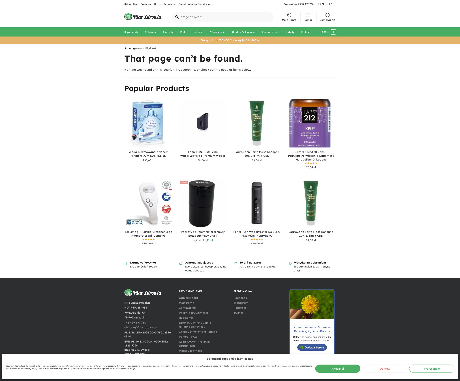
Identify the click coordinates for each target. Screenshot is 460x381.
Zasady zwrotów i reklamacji (199, 331)
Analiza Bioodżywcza (200, 4)
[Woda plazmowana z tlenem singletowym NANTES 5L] (148, 123)
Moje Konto (289, 20)
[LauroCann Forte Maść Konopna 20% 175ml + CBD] (311, 203)
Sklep (127, 4)
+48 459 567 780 (304, 4)
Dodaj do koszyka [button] (149, 165)
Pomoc (308, 20)
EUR (329, 4)
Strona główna (133, 48)
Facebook (240, 297)
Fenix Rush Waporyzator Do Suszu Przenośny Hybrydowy (257, 233)
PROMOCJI (225, 40)
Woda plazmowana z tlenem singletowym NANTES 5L (149, 153)
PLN (321, 4)
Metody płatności (191, 350)
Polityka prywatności (193, 312)
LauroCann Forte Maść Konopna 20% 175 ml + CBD (256, 153)
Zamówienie (327, 20)
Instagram (241, 303)
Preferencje (432, 368)
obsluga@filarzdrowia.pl (140, 327)
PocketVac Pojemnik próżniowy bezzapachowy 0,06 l (203, 233)
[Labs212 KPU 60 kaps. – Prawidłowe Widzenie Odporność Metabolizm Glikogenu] (311, 123)
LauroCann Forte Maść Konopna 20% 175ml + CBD (311, 233)
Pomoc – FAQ (188, 336)
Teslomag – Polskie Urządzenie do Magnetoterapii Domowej (148, 233)
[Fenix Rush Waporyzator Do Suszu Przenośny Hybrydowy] (257, 203)
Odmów (385, 368)
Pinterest (240, 307)
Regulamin (170, 4)
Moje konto (186, 303)
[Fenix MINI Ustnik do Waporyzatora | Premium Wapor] (202, 123)
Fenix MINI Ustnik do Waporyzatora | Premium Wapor (202, 153)
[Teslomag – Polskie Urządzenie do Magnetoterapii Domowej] (148, 203)
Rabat (182, 4)
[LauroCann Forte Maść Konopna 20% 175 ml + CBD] (257, 123)
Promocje (146, 4)
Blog (135, 4)
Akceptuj (338, 368)
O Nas (157, 4)
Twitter (238, 312)
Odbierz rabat (188, 297)
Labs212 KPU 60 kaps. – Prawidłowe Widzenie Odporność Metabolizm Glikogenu (311, 155)
